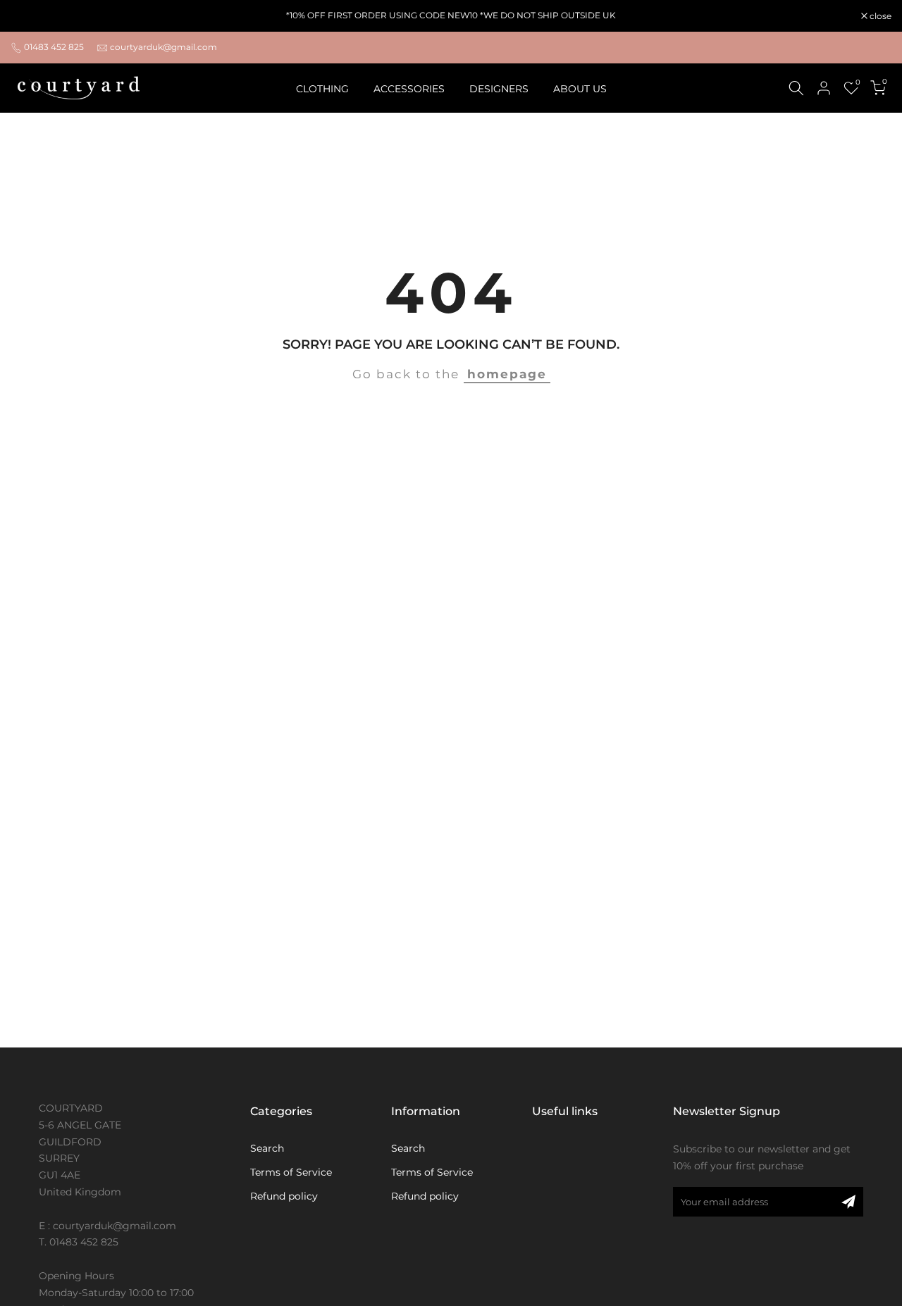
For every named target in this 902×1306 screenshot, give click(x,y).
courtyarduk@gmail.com (163, 47)
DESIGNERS (499, 88)
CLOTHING (322, 88)
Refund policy (284, 1196)
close (29, 16)
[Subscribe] (848, 1201)
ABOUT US (580, 88)
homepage (507, 374)
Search (267, 1148)
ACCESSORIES (409, 88)
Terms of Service (291, 1172)
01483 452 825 (54, 47)
